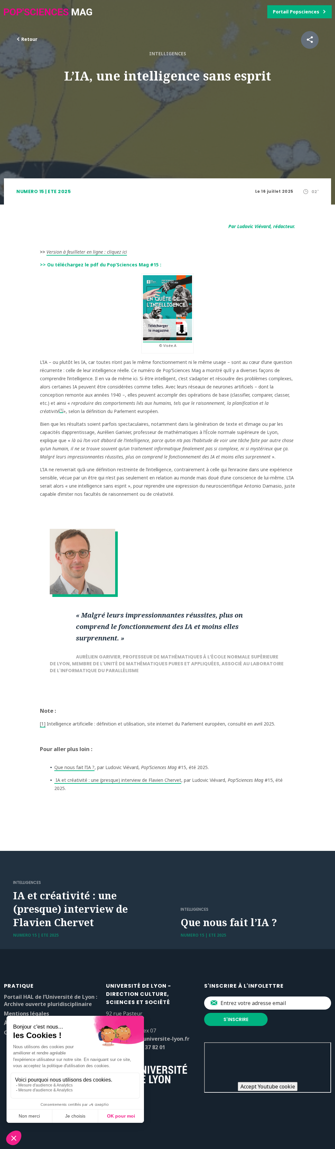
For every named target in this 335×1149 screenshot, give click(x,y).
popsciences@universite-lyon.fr (147, 1038)
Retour (28, 39)
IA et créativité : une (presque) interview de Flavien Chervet (117, 780)
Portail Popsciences (296, 12)
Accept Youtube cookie (267, 1086)
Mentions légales (26, 1013)
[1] (61, 410)
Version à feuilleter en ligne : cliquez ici (86, 252)
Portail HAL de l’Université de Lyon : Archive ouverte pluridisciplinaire (50, 1000)
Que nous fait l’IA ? (74, 767)
